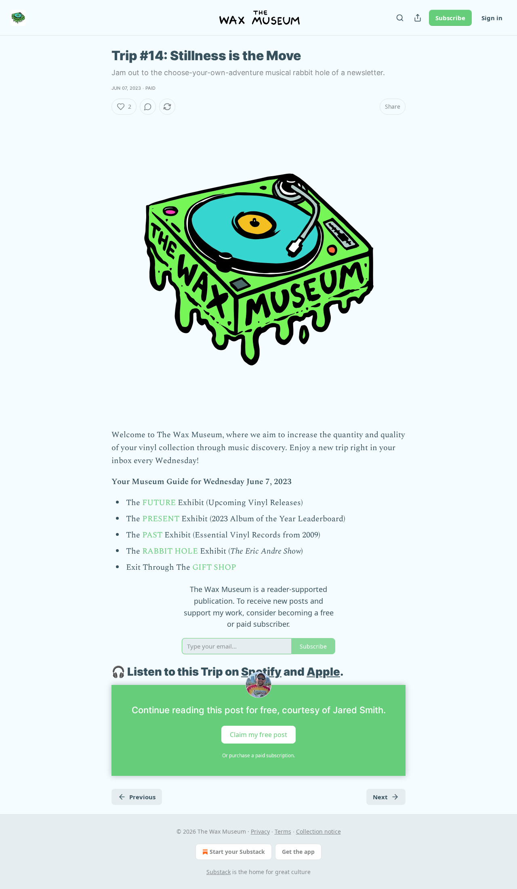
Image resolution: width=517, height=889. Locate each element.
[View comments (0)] (148, 107)
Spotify (261, 671)
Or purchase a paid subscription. (258, 755)
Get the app (298, 851)
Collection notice (318, 831)
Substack (218, 872)
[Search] (400, 18)
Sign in (491, 18)
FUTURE (159, 503)
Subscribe (450, 18)
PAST (152, 535)
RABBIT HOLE (170, 551)
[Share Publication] (418, 18)
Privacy (260, 831)
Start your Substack (237, 851)
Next (380, 797)
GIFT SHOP (214, 567)
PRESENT (160, 519)
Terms (283, 831)
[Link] (100, 672)
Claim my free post (258, 734)
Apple (323, 671)
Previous (142, 797)
